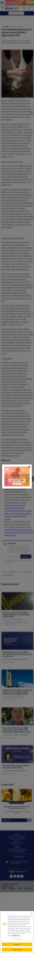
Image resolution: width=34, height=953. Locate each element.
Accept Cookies (17, 949)
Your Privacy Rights (17, 939)
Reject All (17, 944)
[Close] (32, 913)
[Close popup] (29, 467)
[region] (17, 932)
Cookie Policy (16, 935)
